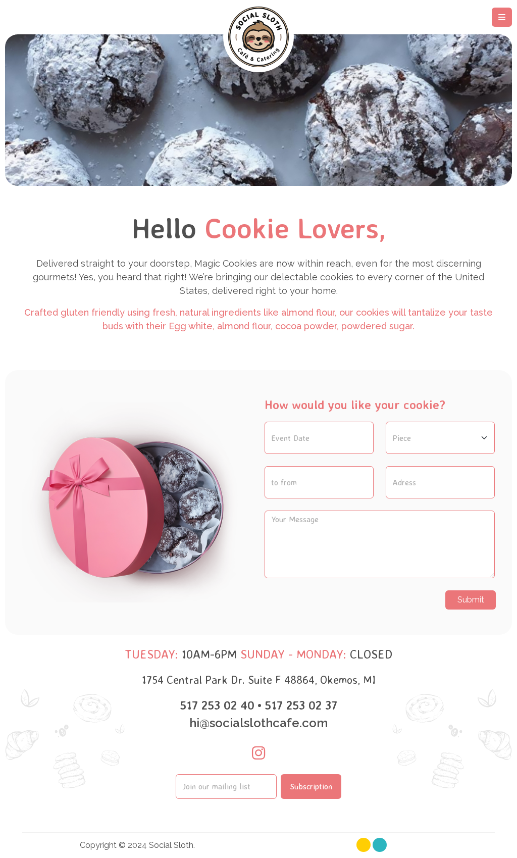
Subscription (311, 786)
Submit (470, 599)
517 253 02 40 (217, 705)
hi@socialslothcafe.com (258, 723)
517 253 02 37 (301, 705)
